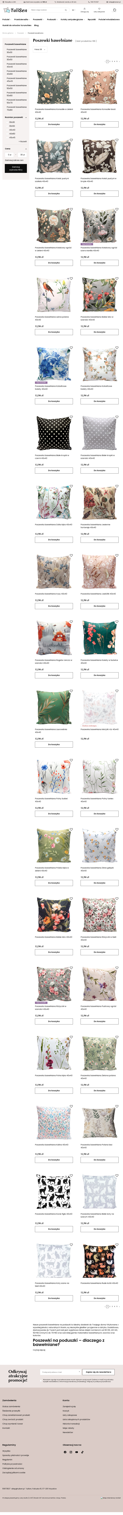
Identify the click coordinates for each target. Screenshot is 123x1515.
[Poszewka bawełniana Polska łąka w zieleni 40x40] (54, 845)
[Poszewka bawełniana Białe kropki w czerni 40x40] (54, 433)
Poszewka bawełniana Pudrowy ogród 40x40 (98, 1007)
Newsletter (68, 1433)
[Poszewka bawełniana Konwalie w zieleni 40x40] (54, 87)
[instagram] (70, 1452)
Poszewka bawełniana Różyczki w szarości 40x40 (50, 1007)
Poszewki (37, 20)
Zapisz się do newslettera (98, 1372)
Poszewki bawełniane (15, 44)
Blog (36, 26)
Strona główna (7, 33)
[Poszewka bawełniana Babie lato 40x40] (54, 914)
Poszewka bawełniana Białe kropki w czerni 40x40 (52, 457)
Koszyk (66, 1411)
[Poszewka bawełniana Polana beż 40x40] (100, 1122)
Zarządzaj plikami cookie (13, 1473)
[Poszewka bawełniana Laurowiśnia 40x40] (54, 707)
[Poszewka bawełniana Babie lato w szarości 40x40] (100, 294)
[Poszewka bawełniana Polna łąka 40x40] (54, 1053)
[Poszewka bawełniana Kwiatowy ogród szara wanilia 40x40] (100, 225)
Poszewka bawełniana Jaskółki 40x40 (98, 594)
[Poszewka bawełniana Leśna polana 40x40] (54, 294)
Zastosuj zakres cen (14, 160)
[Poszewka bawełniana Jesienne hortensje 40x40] (100, 502)
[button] (31, 1402)
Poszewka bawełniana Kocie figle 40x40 (53, 1214)
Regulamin (7, 1460)
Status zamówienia (11, 1407)
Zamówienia (9, 1401)
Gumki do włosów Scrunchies (16, 26)
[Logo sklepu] (15, 10)
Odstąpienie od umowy (13, 1468)
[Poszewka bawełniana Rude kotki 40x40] (100, 1261)
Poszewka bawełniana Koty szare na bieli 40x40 (52, 1284)
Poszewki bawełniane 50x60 (17, 94)
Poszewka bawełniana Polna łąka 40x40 (53, 1076)
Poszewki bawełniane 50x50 (17, 87)
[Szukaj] (65, 10)
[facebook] (65, 1452)
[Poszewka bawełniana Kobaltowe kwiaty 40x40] (54, 364)
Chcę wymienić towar (12, 1424)
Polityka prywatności (12, 1464)
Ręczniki (92, 20)
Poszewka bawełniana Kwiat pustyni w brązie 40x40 (98, 180)
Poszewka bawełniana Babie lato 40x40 (53, 937)
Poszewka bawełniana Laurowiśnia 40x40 (51, 731)
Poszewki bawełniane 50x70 (17, 101)
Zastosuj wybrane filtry (15, 168)
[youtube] (76, 1452)
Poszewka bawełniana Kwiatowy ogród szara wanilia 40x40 (99, 249)
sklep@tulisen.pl (18, 1489)
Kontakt (6, 1428)
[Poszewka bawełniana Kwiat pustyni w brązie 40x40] (100, 156)
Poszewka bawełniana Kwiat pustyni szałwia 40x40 (52, 180)
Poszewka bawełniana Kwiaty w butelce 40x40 (99, 661)
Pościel (5, 20)
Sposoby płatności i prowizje (15, 1455)
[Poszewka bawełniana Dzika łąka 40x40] (54, 502)
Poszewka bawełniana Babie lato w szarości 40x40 (97, 318)
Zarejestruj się (69, 1407)
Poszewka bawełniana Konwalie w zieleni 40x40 (54, 110)
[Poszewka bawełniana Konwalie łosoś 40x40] (100, 87)
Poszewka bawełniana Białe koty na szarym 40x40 (97, 1215)
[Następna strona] (119, 61)
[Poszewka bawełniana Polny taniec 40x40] (100, 776)
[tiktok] (82, 1452)
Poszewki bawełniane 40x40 (17, 65)
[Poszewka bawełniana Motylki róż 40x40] (100, 707)
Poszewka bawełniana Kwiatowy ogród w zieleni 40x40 (53, 249)
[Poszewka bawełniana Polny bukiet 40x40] (54, 776)
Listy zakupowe (99, 12)
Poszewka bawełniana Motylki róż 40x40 (100, 730)
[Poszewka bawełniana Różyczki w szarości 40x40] (54, 984)
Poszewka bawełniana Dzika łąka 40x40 (53, 525)
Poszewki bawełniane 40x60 (17, 72)
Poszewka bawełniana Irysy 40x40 (51, 594)
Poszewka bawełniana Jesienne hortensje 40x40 (95, 526)
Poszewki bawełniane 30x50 (17, 58)
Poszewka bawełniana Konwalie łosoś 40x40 (98, 110)
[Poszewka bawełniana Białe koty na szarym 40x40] (100, 1191)
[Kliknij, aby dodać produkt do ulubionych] (71, 70)
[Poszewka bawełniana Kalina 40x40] (54, 1122)
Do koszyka (54, 124)
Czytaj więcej (39, 1350)
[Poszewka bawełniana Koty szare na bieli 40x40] (54, 1261)
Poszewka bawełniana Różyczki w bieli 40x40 (98, 938)
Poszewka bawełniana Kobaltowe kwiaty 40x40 (50, 387)
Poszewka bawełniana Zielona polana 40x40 (98, 1077)
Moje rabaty (68, 1428)
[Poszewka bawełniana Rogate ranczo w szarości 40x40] (54, 638)
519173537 (6, 1489)
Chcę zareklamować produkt (16, 1415)
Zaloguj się (85, 12)
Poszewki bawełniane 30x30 (17, 51)
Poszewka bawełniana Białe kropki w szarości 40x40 (98, 457)
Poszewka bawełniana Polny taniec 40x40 (97, 800)
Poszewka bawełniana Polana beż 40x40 (96, 1146)
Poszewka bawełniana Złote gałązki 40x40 (97, 869)
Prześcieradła (21, 20)
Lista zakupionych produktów (76, 1420)
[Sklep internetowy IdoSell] (111, 1498)
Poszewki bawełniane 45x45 (17, 80)
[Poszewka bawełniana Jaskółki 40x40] (100, 571)
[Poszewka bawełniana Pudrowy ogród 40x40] (100, 984)
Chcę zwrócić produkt (12, 1420)
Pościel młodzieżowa (109, 20)
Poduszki (51, 20)
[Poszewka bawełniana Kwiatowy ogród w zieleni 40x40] (54, 225)
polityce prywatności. (103, 1381)
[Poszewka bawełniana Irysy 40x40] (54, 571)
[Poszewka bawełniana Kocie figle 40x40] (54, 1191)
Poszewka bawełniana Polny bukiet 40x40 (51, 800)
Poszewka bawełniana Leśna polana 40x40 (52, 318)
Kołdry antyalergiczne (72, 20)
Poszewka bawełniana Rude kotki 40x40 (99, 1283)
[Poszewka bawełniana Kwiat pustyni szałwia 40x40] (54, 156)
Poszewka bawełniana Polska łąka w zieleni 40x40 (52, 869)
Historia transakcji (71, 1424)
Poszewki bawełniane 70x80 (17, 108)
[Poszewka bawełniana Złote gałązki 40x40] (100, 845)
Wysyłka (6, 1451)
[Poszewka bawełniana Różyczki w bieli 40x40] (100, 914)
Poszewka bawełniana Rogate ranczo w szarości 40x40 (53, 661)
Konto (66, 1401)
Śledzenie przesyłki (11, 1411)
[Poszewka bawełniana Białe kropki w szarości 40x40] (100, 433)
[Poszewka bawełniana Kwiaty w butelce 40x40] (100, 638)
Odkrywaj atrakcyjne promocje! (18, 1375)
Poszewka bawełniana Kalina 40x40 (51, 1145)
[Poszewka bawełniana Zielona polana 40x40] (100, 1053)
